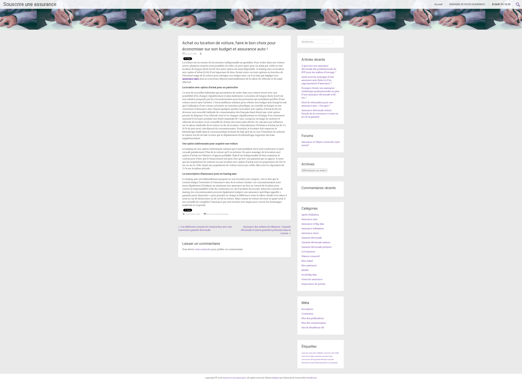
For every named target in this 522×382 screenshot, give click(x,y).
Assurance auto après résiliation (312, 353)
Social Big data (309, 274)
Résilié (305, 270)
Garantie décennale (312, 237)
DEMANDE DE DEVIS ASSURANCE (467, 4)
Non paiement (309, 265)
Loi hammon (308, 251)
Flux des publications (313, 318)
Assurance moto (310, 233)
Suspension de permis (313, 284)
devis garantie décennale (319, 359)
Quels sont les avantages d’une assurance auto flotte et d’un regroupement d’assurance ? (318, 80)
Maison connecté (311, 256)
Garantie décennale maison (316, 242)
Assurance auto (193, 214)
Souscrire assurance (312, 279)
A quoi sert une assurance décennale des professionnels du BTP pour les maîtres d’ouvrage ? (319, 69)
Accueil (438, 4)
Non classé (307, 260)
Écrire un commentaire (217, 214)
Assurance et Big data (313, 224)
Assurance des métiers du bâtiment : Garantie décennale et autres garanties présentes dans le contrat (266, 230)
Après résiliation (310, 214)
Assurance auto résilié (331, 353)
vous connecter (203, 249)
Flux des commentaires (314, 323)
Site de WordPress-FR (313, 327)
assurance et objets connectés (311, 356)
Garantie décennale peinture (317, 247)
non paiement (333, 363)
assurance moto (327, 356)
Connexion (307, 313)
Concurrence (306, 359)
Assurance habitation (313, 228)
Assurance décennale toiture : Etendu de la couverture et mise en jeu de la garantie (320, 113)
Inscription (307, 309)
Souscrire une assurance (29, 4)
